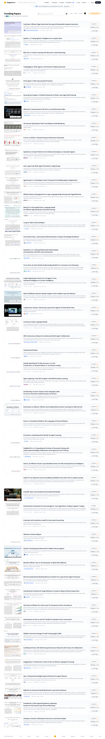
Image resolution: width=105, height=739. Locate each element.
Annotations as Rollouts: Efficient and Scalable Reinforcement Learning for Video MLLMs (52, 407)
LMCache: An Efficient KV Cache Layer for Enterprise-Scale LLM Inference (47, 605)
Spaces (62, 2)
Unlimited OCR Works (30, 350)
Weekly (75, 13)
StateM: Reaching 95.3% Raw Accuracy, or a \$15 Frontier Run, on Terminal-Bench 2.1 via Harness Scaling (42, 364)
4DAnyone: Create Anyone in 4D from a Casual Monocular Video (44, 109)
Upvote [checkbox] (94, 24)
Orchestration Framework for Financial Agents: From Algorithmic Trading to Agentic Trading (53, 506)
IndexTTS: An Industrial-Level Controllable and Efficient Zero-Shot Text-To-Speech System (53, 478)
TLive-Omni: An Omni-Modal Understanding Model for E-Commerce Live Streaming (51, 265)
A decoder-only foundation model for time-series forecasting (43, 520)
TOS (21, 736)
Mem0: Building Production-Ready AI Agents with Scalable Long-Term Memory (49, 293)
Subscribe (66, 6)
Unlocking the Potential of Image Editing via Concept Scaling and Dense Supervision (51, 591)
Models (47, 2)
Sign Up (98, 2)
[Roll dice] (66, 14)
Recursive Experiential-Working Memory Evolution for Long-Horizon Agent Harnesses (51, 577)
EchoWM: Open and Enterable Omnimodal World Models (41, 492)
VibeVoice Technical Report (32, 534)
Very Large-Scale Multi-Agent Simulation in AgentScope (41, 166)
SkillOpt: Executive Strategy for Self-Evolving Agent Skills (42, 633)
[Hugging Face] (55, 736)
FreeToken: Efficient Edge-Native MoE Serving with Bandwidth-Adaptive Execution (50, 24)
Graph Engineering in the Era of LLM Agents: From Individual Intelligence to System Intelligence (40, 279)
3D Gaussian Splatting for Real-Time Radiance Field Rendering (44, 123)
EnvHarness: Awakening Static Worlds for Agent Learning (42, 435)
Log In (92, 2)
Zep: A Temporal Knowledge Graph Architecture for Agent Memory (45, 676)
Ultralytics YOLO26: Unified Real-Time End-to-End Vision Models (44, 718)
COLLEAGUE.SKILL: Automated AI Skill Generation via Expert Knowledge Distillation (51, 237)
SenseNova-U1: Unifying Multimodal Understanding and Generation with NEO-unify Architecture (40, 251)
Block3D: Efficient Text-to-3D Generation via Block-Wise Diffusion (44, 563)
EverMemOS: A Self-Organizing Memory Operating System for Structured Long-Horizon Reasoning (40, 704)
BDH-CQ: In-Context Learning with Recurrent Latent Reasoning (44, 52)
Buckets (70, 2)
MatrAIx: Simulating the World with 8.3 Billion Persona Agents (43, 548)
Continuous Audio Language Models (35, 322)
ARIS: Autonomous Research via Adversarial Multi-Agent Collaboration (46, 336)
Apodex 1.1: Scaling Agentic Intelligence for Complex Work (42, 38)
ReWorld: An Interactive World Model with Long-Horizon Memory (44, 690)
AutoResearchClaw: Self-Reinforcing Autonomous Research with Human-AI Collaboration (53, 648)
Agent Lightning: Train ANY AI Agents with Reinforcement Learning (45, 378)
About (37, 736)
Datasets (54, 2)
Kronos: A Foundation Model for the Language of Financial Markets (45, 421)
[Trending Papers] (85, 13)
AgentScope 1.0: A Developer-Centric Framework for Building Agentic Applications (50, 180)
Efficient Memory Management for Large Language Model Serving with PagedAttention (52, 194)
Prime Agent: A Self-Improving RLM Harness (38, 81)
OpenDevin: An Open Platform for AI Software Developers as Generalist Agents (49, 152)
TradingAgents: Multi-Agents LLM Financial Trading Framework (44, 67)
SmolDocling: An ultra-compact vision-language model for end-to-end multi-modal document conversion (41, 393)
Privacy (29, 736)
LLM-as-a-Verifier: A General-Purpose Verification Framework (43, 138)
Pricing (84, 2)
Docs (79, 2)
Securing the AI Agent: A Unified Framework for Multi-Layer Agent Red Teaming (49, 95)
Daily (71, 13)
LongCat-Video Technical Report (34, 223)
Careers (46, 736)
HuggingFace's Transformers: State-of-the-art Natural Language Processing (48, 662)
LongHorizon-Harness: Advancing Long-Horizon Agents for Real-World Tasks (48, 308)
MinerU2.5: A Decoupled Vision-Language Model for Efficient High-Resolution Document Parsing (39, 208)
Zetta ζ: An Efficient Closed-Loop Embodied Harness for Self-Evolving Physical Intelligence (53, 463)
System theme (9, 736)
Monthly (81, 13)
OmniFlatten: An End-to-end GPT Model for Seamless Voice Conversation (47, 619)
